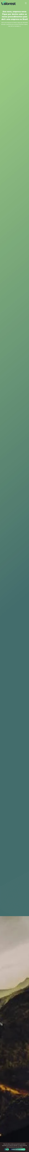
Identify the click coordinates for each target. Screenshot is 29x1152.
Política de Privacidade (18, 1149)
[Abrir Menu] (26, 3)
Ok (6, 1149)
